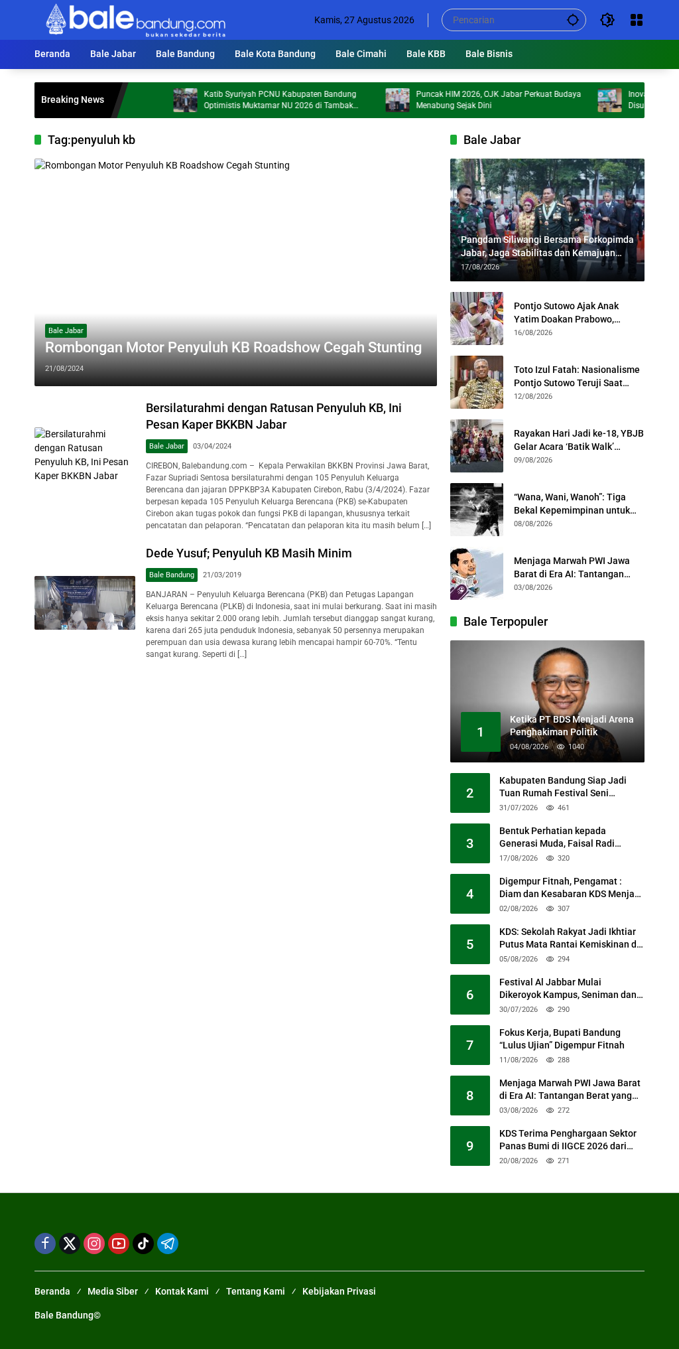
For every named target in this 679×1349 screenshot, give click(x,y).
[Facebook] (45, 1243)
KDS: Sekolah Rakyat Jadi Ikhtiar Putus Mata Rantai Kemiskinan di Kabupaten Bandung (569, 939)
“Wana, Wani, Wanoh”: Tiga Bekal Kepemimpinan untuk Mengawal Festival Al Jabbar (575, 504)
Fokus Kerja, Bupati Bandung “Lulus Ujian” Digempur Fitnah (562, 1039)
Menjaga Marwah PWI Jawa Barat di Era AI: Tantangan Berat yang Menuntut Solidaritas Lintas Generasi (572, 568)
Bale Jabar (66, 330)
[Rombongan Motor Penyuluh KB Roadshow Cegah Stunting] (235, 272)
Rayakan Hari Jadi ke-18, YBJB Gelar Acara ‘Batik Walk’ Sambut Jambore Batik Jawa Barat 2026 (579, 440)
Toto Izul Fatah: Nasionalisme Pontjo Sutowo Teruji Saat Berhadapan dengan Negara (577, 377)
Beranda (52, 1291)
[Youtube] (118, 1243)
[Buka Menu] (637, 20)
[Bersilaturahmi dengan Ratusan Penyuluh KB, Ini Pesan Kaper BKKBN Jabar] (84, 465)
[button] (573, 20)
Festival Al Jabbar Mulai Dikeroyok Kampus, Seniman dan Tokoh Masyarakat (568, 989)
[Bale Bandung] (134, 19)
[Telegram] (167, 1243)
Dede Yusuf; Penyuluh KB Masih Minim (249, 553)
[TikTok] (143, 1243)
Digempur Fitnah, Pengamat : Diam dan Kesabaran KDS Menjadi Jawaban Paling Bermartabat (571, 888)
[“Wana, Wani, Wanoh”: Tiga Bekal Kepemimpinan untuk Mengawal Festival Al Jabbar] (476, 509)
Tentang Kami (255, 1291)
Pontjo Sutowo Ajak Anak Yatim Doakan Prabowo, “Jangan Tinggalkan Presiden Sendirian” (576, 313)
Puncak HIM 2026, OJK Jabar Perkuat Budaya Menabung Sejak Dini (472, 100)
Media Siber (113, 1291)
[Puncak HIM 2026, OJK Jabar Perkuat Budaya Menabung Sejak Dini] (371, 100)
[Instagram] (94, 1243)
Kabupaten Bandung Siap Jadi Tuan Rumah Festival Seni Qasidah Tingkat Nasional (563, 787)
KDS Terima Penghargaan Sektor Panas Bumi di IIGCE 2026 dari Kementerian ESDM (568, 1140)
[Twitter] (69, 1243)
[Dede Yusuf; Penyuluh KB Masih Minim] (84, 603)
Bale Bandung (171, 575)
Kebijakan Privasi (339, 1291)
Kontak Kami (182, 1291)
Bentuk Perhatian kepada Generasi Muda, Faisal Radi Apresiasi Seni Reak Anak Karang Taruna (569, 838)
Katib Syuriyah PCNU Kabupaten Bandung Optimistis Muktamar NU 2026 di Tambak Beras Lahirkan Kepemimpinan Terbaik (254, 100)
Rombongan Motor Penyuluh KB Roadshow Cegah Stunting (233, 347)
